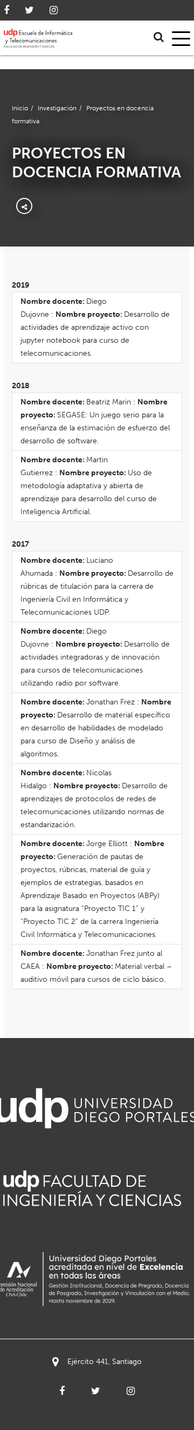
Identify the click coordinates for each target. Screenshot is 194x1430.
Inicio (20, 108)
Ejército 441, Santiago (104, 1361)
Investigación (57, 108)
